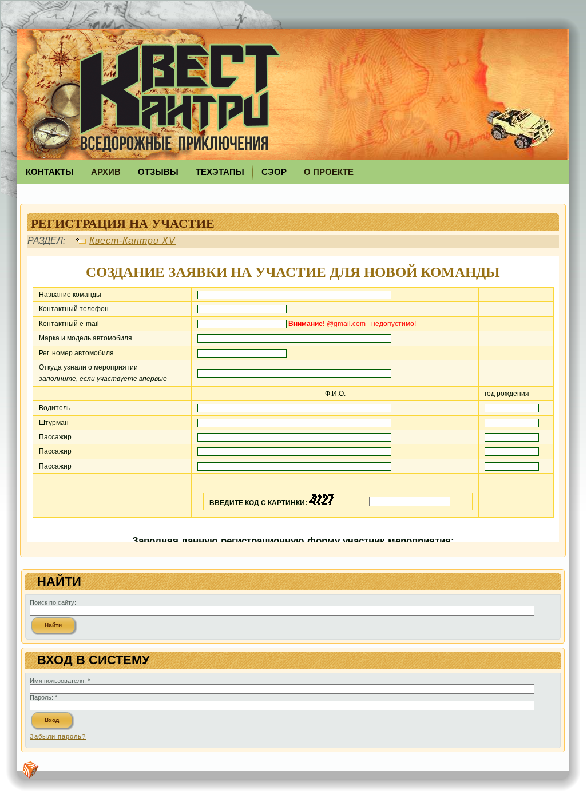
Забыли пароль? (58, 736)
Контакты (50, 172)
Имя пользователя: (60, 680)
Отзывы (158, 172)
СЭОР (274, 172)
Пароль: (43, 697)
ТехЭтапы (220, 172)
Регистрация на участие (123, 222)
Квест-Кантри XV (132, 240)
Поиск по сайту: (53, 602)
